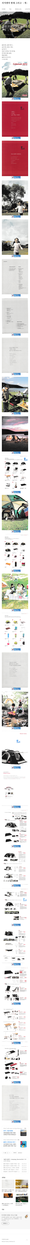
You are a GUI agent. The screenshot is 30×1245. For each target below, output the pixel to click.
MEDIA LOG (18, 9)
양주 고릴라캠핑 (8, 1131)
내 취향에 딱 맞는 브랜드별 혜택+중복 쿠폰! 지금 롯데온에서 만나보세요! (9, 1145)
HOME (3, 9)
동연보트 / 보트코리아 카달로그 (10, 1171)
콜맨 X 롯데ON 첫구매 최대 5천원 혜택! (10, 1142)
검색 (23, 3)
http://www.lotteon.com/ (10, 1139)
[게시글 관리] (10, 1153)
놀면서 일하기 (7, 1159)
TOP (27, 1240)
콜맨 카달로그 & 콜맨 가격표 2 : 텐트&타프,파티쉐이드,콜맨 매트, (11, 1166)
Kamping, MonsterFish (17, 1159)
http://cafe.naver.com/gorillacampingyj (13, 1128)
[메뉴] (27, 3)
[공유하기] (8, 1153)
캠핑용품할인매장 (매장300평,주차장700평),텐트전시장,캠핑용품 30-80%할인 (10, 1133)
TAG (10, 9)
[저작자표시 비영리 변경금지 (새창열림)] (20, 1152)
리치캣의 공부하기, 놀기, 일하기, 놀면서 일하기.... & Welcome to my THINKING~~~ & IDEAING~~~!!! (12, 1218)
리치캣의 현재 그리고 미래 (14, 3)
